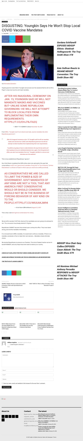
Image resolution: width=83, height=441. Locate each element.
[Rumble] (13, 416)
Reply (8, 346)
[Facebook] (4, 273)
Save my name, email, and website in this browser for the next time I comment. (24, 383)
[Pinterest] (14, 273)
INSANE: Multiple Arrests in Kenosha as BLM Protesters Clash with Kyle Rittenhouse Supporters (13, 285)
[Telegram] (16, 416)
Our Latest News (62, 85)
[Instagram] (10, 416)
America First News (43, 431)
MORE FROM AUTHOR (20, 308)
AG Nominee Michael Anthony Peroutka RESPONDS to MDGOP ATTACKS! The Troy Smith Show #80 (68, 272)
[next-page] (5, 332)
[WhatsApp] (18, 273)
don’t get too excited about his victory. (23, 212)
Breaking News (11, 1)
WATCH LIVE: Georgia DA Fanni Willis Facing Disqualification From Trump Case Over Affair (69, 169)
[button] (79, 15)
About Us (37, 1)
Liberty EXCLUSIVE (43, 418)
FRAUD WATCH (30, 1)
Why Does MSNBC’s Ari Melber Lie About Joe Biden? (69, 108)
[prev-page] (3, 332)
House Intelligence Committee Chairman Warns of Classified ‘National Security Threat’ (68, 209)
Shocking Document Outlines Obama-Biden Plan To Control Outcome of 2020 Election (67, 90)
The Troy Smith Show (21, 1)
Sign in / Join (4, 1)
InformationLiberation (10, 83)
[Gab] (6, 416)
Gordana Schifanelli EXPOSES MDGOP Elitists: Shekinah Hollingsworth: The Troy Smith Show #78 (68, 48)
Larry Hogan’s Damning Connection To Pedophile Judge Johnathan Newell (69, 150)
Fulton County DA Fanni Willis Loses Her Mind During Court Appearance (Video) (69, 128)
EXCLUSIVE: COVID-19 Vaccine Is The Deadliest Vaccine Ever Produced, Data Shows (28, 325)
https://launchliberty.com (18, 297)
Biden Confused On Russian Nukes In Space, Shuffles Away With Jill (69, 189)
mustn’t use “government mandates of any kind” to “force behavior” (29, 165)
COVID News (9, 19)
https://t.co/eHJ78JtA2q (20, 121)
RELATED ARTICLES (8, 308)
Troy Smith (5, 33)
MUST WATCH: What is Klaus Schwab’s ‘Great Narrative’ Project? (41, 284)
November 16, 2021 (36, 126)
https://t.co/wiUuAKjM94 (31, 202)
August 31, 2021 (36, 207)
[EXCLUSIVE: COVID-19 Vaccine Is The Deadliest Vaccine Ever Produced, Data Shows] (28, 317)
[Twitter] (9, 273)
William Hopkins (12, 342)
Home (3, 19)
